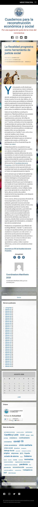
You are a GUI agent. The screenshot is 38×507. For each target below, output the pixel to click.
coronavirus (8, 442)
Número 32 (8, 363)
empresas (15, 453)
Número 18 (8, 339)
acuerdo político (20, 432)
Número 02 (8, 311)
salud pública (29, 467)
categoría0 (8, 307)
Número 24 (8, 349)
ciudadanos (13, 438)
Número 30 (8, 359)
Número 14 (8, 332)
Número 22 (8, 345)
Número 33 (8, 364)
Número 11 (8, 326)
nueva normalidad (8, 462)
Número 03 (8, 313)
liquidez (10, 459)
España (27, 453)
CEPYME (6, 438)
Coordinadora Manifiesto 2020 (15, 61)
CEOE (32, 435)
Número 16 (8, 335)
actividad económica (9, 432)
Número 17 (8, 337)
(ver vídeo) (12, 144)
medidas (15, 459)
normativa (28, 459)
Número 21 (8, 344)
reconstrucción (18, 467)
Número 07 (8, 320)
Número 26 (8, 352)
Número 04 (8, 314)
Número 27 (8, 354)
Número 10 (8, 325)
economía (18, 450)
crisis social (8, 448)
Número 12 (8, 328)
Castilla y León (11, 435)
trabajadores (27, 470)
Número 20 (8, 342)
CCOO (22, 435)
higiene (5, 459)
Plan (30, 464)
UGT (5, 473)
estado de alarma (11, 456)
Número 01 (8, 309)
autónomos (28, 432)
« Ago (19, 397)
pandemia (23, 464)
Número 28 (8, 356)
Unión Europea (12, 473)
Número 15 (8, 333)
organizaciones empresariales (22, 462)
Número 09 (8, 323)
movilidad (21, 459)
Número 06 (8, 318)
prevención (7, 467)
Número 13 (8, 330)
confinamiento (24, 438)
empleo (7, 453)
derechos (17, 448)
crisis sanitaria (25, 445)
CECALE (28, 435)
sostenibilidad (18, 470)
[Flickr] (25, 37)
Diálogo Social (9, 451)
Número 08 (8, 321)
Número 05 (8, 316)
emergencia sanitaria (26, 450)
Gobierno (28, 456)
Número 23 (8, 347)
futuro (21, 456)
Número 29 (8, 357)
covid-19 (19, 441)
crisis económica (10, 445)
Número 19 (8, 340)
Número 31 (8, 361)
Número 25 (28, 61)
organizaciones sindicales (10, 464)
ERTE (21, 453)
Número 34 (8, 366)
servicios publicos (8, 470)
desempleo (23, 448)
